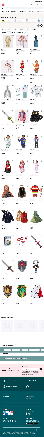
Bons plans (13, 11)
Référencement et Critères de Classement (28, 429)
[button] (41, 4)
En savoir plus (36, 421)
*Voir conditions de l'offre (26, 371)
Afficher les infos (22, 404)
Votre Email (24, 366)
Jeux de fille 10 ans (16, 350)
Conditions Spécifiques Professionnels (23, 431)
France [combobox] (39, 429)
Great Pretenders (7, 358)
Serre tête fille (24, 350)
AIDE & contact (5, 393)
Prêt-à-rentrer (5, 11)
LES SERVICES (28, 393)
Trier (3, 29)
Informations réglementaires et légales (10, 431)
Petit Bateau (23, 358)
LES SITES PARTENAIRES (30, 396)
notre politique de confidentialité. (27, 374)
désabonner (24, 373)
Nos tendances (31, 11)
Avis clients (8, 432)
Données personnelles (27, 432)
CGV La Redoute (5, 429)
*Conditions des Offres (11, 433)
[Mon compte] (34, 4)
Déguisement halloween (34, 350)
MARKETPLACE (28, 398)
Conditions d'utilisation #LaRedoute (17, 432)
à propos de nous (6, 396)
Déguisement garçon (20, 14)
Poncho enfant (7, 350)
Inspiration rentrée (22, 11)
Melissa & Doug (16, 358)
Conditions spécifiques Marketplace (14, 429)
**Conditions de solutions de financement (22, 433)
